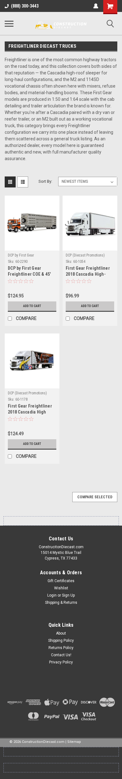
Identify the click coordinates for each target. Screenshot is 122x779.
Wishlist (61, 588)
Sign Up (68, 595)
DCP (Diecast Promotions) (85, 255)
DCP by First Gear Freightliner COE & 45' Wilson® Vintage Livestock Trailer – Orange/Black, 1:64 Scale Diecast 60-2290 (29, 272)
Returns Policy (61, 648)
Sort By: (45, 181)
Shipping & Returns (61, 602)
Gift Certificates (61, 581)
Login (52, 595)
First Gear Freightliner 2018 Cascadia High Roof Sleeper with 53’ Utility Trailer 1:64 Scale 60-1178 (31, 409)
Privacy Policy (61, 662)
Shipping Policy (61, 640)
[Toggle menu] (9, 23)
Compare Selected (94, 497)
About (61, 633)
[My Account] (95, 5)
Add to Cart (32, 306)
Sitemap (74, 742)
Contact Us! (61, 655)
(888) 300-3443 (24, 5)
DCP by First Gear (21, 255)
